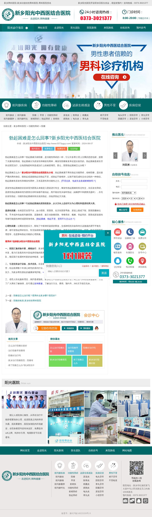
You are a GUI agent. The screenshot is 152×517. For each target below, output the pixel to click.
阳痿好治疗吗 (89, 348)
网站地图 (127, 450)
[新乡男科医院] (76, 7)
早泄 (42, 115)
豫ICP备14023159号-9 (80, 513)
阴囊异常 (122, 118)
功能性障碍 (52, 115)
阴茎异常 (134, 115)
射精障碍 (35, 118)
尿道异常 (134, 118)
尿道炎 (66, 115)
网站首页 (42, 27)
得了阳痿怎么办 (78, 361)
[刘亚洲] (130, 141)
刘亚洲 (127, 164)
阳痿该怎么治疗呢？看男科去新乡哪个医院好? (35, 295)
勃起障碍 (46, 118)
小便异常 (145, 118)
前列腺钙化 (22, 118)
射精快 (56, 118)
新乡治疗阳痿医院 (58, 359)
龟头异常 (122, 115)
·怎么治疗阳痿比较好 (17, 345)
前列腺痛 (21, 115)
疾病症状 (100, 473)
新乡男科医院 (20, 126)
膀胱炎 (66, 118)
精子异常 (104, 115)
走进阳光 (59, 27)
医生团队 (75, 27)
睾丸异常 (145, 115)
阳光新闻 (59, 450)
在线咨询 (125, 27)
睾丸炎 (85, 118)
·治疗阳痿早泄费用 (16, 350)
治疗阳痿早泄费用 (73, 349)
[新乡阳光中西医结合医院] (27, 462)
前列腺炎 (10, 115)
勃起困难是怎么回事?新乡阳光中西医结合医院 (55, 137)
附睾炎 (76, 115)
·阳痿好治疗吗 (14, 355)
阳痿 (34, 115)
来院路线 (108, 27)
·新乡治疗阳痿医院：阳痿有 (20, 360)
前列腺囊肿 (9, 118)
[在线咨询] (77, 254)
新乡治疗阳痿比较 (94, 361)
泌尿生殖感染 (86, 473)
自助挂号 (93, 450)
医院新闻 (91, 27)
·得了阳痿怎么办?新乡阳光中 (21, 365)
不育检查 (104, 118)
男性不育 (113, 473)
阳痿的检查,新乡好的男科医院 (27, 300)
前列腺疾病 (59, 473)
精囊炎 (85, 115)
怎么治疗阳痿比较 (57, 349)
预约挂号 (141, 27)
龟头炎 (76, 118)
